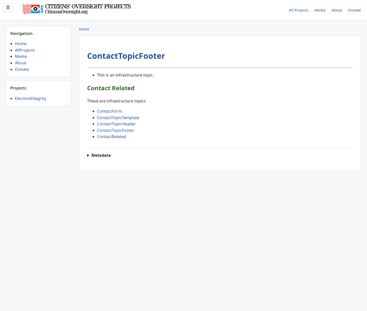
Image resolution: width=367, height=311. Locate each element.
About (337, 9)
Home (20, 43)
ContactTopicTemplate (118, 117)
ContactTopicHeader (116, 124)
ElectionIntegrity (30, 98)
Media (320, 9)
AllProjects (25, 50)
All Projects (298, 9)
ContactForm (109, 111)
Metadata (101, 155)
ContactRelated (111, 136)
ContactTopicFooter (126, 55)
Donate (354, 9)
